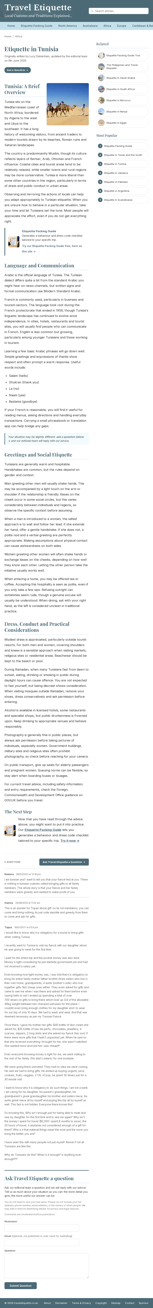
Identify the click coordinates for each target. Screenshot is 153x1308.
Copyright (101, 1302)
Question (9, 1250)
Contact (129, 1302)
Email (38, 1235)
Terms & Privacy (81, 1302)
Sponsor (144, 1302)
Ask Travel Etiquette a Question (62, 861)
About (47, 1302)
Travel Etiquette (38, 7)
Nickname (10, 1221)
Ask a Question (16, 70)
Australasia (90, 25)
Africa (107, 25)
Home (11, 25)
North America (67, 25)
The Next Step (18, 811)
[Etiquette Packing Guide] (10, 831)
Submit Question (21, 1285)
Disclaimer (61, 1302)
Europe (121, 25)
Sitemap (116, 1302)
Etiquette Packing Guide (36, 25)
